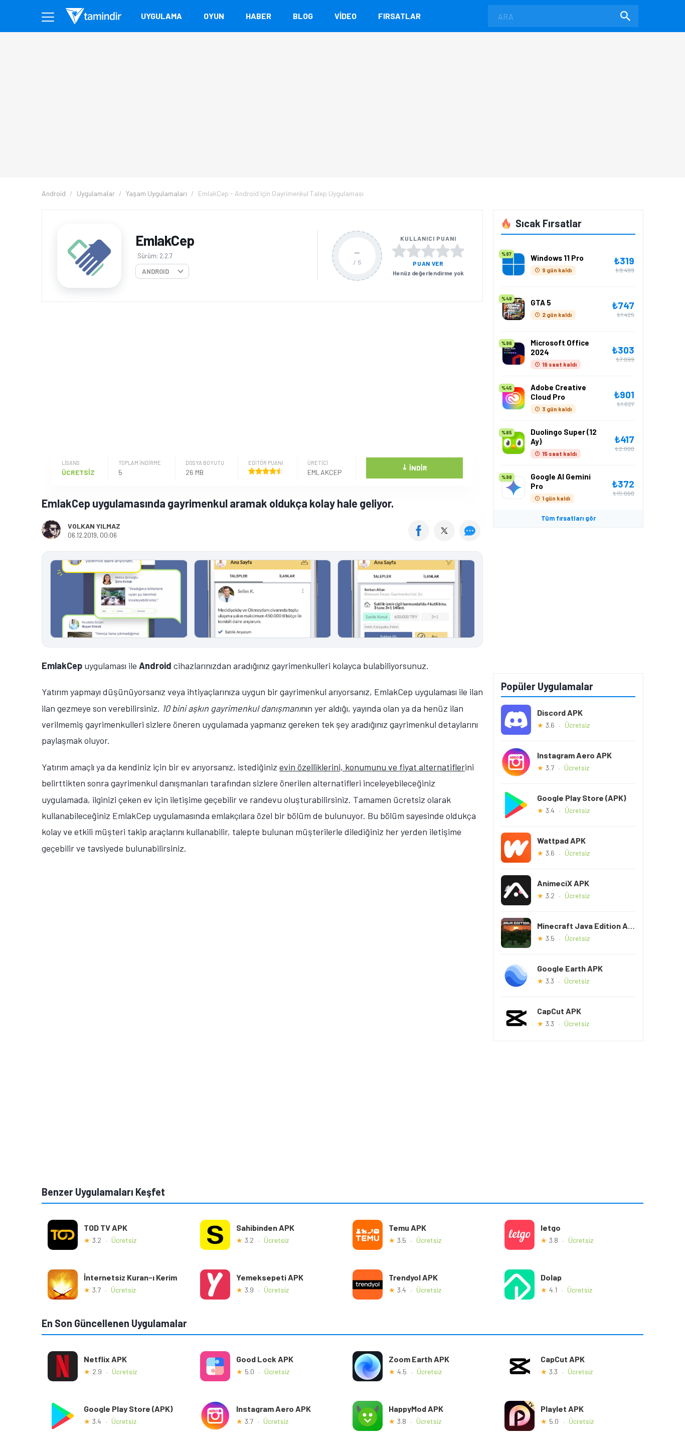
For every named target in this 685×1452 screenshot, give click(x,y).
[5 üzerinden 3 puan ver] (428, 251)
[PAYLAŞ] (421, 537)
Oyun (214, 16)
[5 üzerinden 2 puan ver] (414, 251)
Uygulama (161, 16)
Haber (258, 16)
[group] (262, 601)
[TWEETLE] (445, 537)
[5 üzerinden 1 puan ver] (399, 251)
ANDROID (155, 271)
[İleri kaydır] (470, 599)
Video (345, 16)
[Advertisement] (260, 379)
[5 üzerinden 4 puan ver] (443, 251)
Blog (303, 16)
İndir (414, 467)
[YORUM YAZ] (471, 537)
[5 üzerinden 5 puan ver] (457, 251)
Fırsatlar (399, 16)
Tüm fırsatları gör (568, 518)
